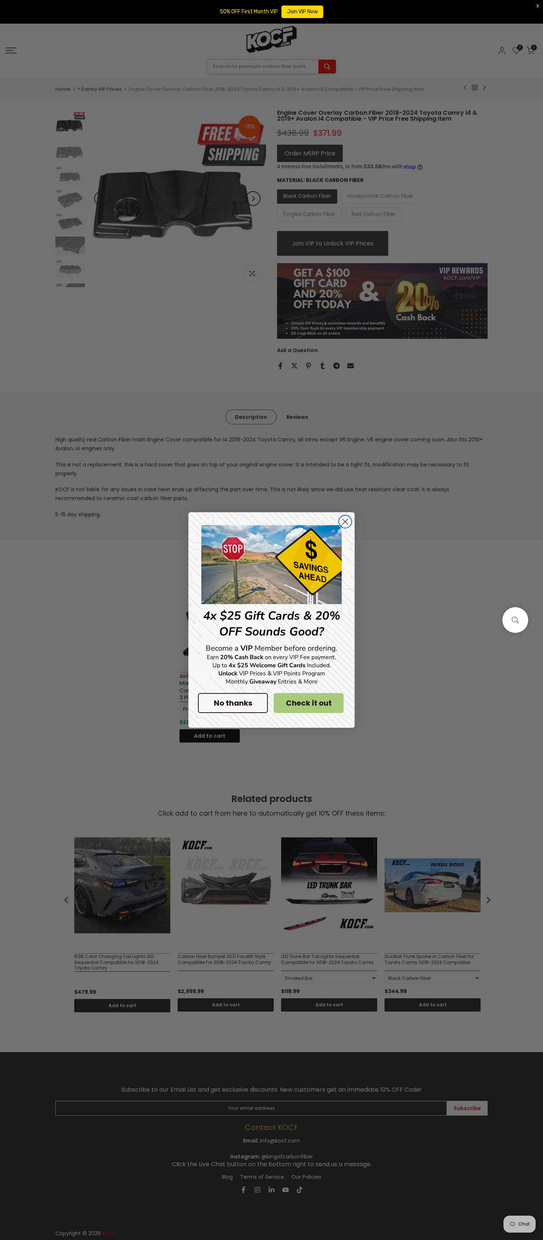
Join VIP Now (302, 11)
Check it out (309, 703)
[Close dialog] (345, 521)
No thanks (233, 703)
